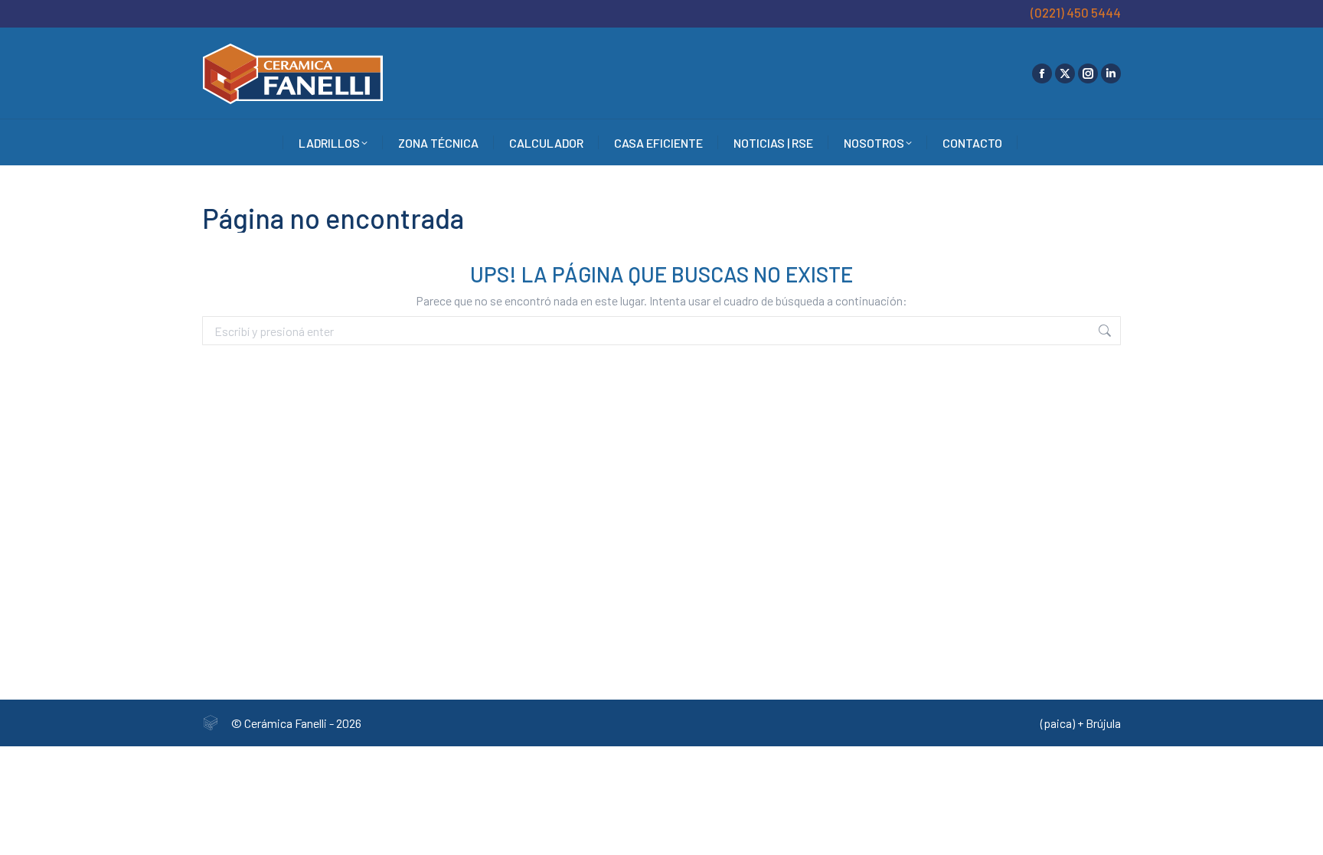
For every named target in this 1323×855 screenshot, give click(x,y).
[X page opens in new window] (1065, 73)
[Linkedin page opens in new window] (1111, 73)
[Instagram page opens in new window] (1088, 73)
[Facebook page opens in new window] (1042, 73)
